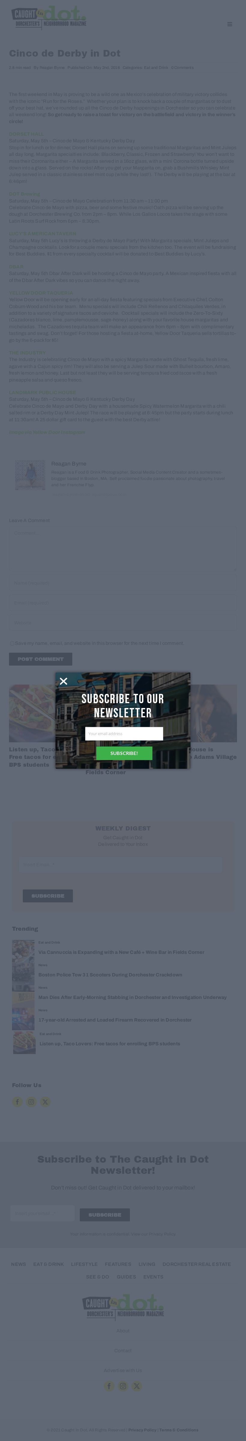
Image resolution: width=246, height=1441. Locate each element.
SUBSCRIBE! (124, 753)
